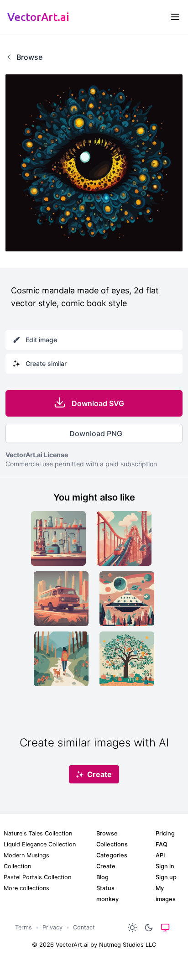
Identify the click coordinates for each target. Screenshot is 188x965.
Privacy (52, 927)
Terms (23, 927)
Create (105, 866)
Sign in (165, 866)
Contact (84, 927)
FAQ (161, 844)
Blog (102, 877)
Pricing (165, 833)
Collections (112, 844)
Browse (107, 833)
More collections (26, 888)
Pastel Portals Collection (37, 877)
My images (166, 893)
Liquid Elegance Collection (40, 844)
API (160, 855)
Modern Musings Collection (26, 861)
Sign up (166, 877)
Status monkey (107, 893)
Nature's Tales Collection (38, 833)
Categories (111, 855)
